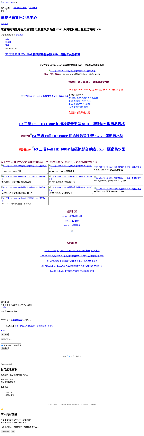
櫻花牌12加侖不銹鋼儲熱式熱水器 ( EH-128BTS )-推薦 (72, 261)
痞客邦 (15, 320)
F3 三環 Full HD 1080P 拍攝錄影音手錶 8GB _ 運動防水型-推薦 (42, 54)
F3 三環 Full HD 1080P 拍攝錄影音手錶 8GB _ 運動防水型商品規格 (72, 124)
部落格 (8, 42)
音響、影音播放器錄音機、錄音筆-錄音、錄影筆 (34, 326)
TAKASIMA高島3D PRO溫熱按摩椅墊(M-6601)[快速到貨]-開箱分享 (72, 255)
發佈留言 (5, 348)
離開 (12, 431)
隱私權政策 (84, 404)
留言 (20, 320)
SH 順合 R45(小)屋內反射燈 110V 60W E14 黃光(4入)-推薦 (72, 250)
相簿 (7, 39)
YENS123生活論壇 (72, 221)
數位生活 (19, 35)
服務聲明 (93, 404)
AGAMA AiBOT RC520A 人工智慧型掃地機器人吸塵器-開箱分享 (72, 266)
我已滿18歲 (5, 431)
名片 (7, 45)
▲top (3, 330)
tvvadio (3, 307)
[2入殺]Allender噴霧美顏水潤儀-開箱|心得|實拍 (72, 271)
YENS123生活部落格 (72, 225)
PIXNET (55, 404)
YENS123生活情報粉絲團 (72, 216)
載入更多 (5, 334)
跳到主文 (4, 24)
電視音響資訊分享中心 (19, 17)
